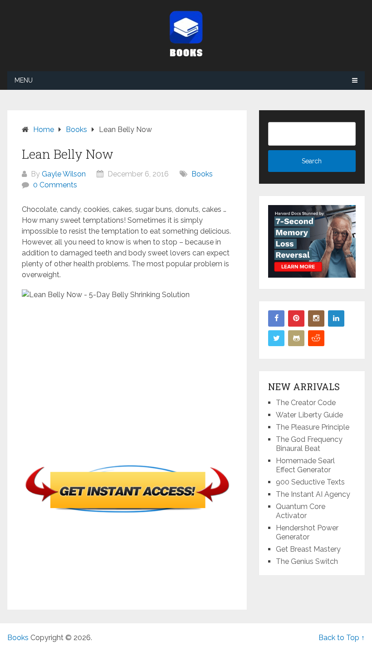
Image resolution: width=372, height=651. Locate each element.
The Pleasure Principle (312, 427)
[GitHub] (296, 338)
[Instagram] (316, 318)
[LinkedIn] (336, 318)
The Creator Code (306, 402)
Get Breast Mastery (308, 549)
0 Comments (55, 185)
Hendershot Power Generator (307, 532)
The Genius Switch (307, 561)
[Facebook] (276, 318)
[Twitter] (276, 338)
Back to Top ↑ (341, 637)
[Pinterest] (296, 318)
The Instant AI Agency (313, 494)
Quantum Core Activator (300, 511)
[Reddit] (316, 338)
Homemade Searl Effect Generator (305, 465)
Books (202, 174)
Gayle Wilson (64, 174)
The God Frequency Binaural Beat (309, 444)
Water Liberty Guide (309, 415)
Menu (24, 80)
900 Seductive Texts (310, 482)
